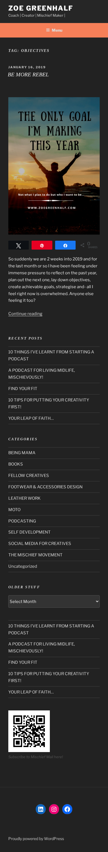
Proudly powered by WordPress (36, 838)
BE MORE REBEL (28, 74)
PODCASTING (22, 521)
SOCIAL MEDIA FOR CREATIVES (39, 543)
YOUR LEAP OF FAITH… (31, 418)
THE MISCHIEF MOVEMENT (35, 554)
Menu (57, 30)
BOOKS (15, 464)
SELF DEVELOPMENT (29, 532)
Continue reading (25, 313)
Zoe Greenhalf (40, 8)
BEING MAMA (21, 452)
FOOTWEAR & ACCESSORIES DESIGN (45, 486)
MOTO (14, 509)
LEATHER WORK (24, 498)
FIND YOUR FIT (22, 388)
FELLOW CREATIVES (28, 475)
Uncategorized (22, 566)
